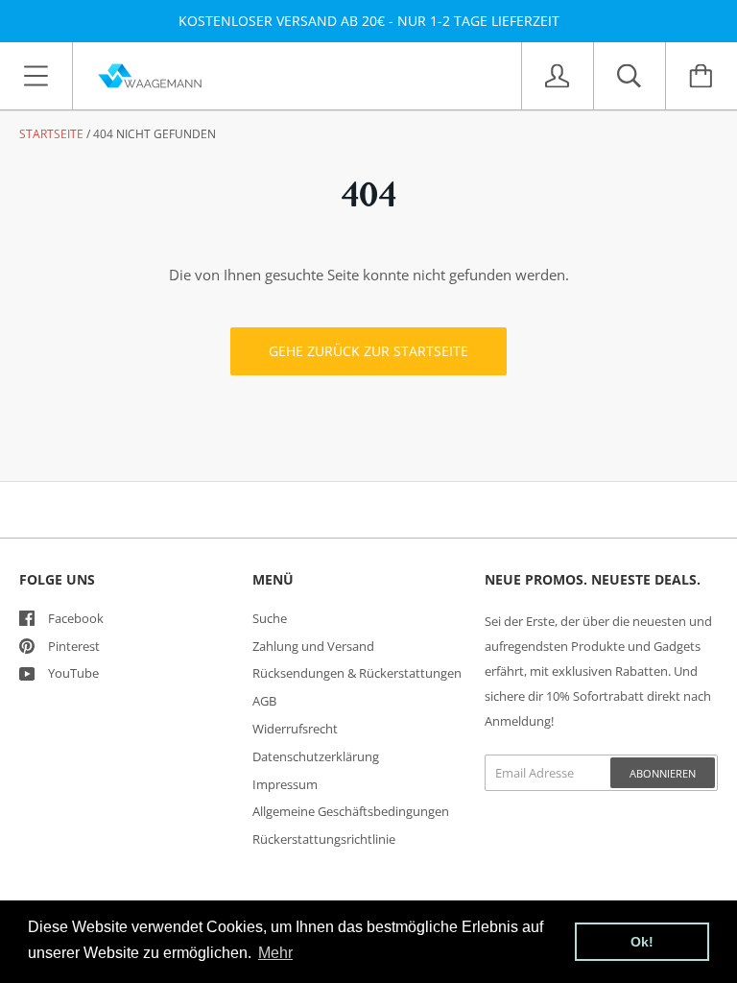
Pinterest (74, 646)
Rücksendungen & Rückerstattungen (357, 673)
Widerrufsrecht (295, 728)
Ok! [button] (642, 941)
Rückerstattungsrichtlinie (323, 839)
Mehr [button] (275, 953)
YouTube (73, 673)
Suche (269, 618)
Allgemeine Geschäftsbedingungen (350, 811)
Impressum (285, 784)
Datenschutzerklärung (315, 756)
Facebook (76, 618)
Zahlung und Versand (313, 646)
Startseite (51, 134)
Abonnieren (663, 773)
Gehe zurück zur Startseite (368, 351)
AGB (264, 700)
